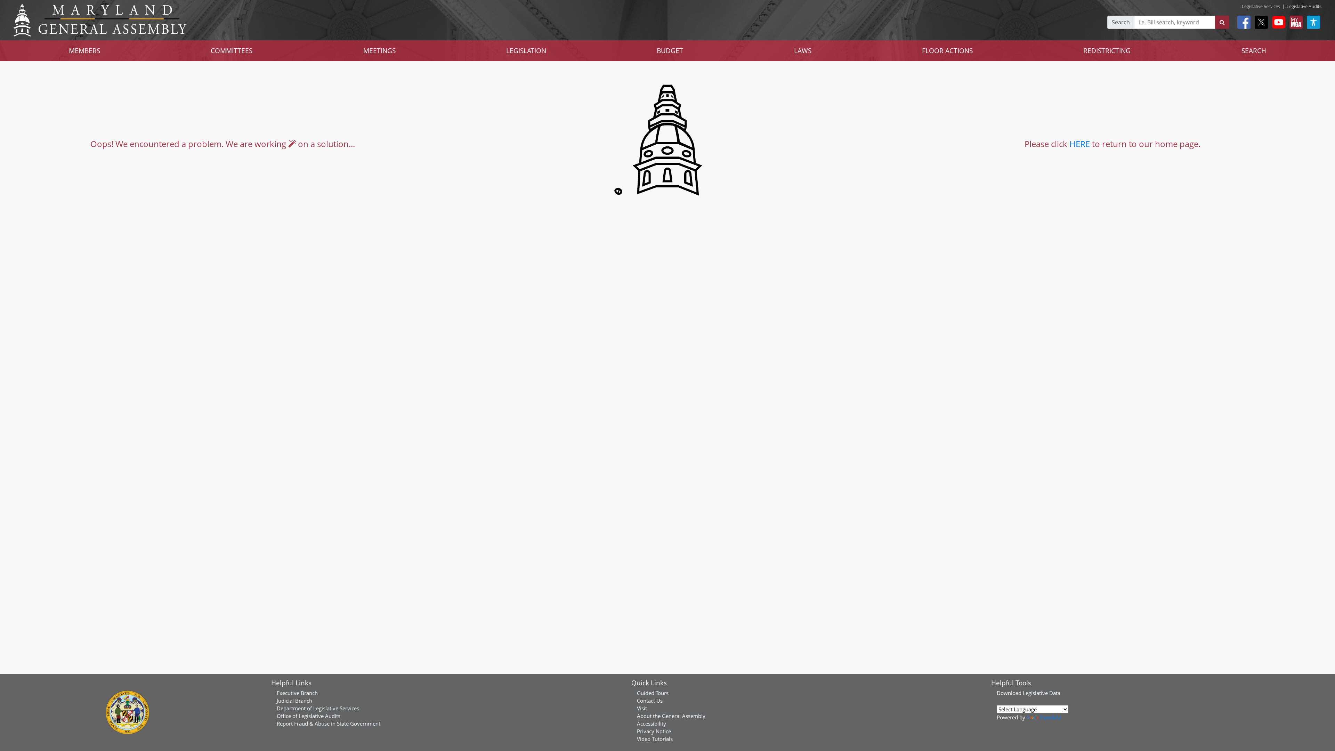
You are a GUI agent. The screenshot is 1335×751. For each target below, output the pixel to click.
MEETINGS (379, 50)
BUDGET (670, 50)
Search (1121, 22)
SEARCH (1253, 50)
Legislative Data (1041, 692)
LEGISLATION (526, 50)
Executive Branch (297, 692)
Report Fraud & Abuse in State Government (328, 723)
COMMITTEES (231, 50)
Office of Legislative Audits (308, 715)
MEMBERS (84, 50)
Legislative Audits (1304, 6)
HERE (1079, 144)
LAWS (802, 50)
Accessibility (651, 723)
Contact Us (650, 700)
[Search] (1222, 22)
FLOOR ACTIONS (947, 50)
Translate (1050, 717)
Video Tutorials (655, 738)
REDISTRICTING (1107, 50)
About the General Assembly (671, 715)
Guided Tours (653, 692)
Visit (642, 708)
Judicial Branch (294, 700)
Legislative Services (1261, 6)
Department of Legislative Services (318, 708)
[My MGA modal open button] (1295, 22)
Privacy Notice (654, 731)
